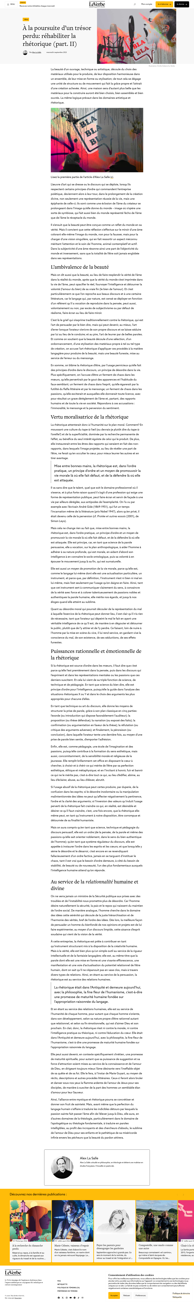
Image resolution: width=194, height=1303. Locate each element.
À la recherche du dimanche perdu (27, 1247)
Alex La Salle (36, 52)
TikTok (78, 1297)
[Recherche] (134, 4)
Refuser (126, 1295)
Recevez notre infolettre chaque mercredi (37, 6)
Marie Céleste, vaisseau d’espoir (72, 1245)
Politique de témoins (181, 1294)
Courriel (82, 1297)
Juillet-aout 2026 (64, 1241)
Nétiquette (62, 1284)
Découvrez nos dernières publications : (38, 1194)
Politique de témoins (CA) (68, 1288)
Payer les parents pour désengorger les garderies (110, 1246)
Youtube (70, 1297)
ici (111, 177)
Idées (26, 19)
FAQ (59, 1281)
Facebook (58, 1297)
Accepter (114, 1295)
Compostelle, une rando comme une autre (156, 1246)
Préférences (141, 1295)
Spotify (74, 1297)
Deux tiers (18, 1298)
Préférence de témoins (67, 1291)
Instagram (66, 1297)
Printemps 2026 (21, 1241)
